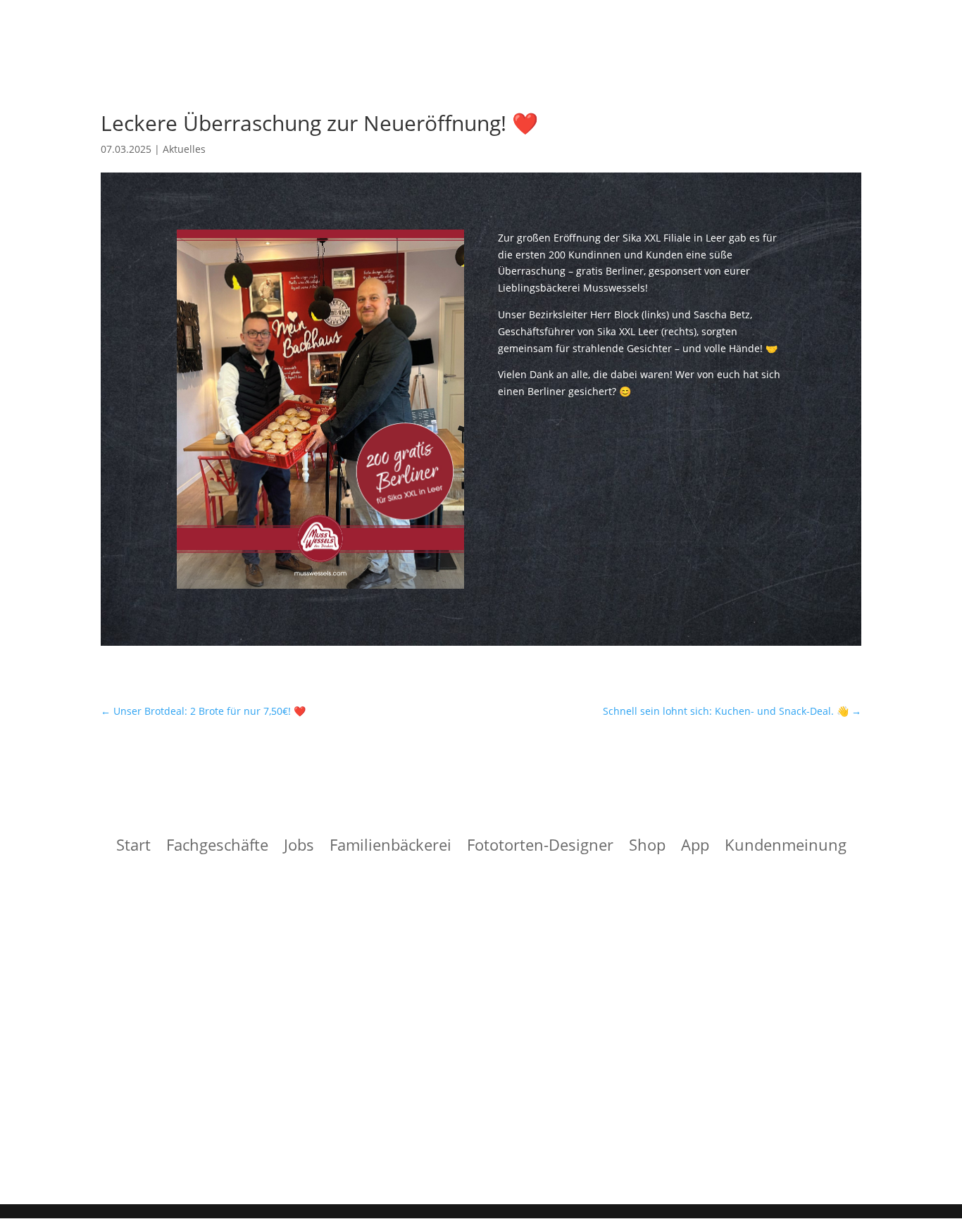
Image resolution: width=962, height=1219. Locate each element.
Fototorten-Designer (540, 847)
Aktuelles (184, 149)
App (695, 847)
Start (133, 847)
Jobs (299, 847)
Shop (647, 847)
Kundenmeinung (786, 847)
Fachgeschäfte (217, 847)
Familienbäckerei (390, 847)
